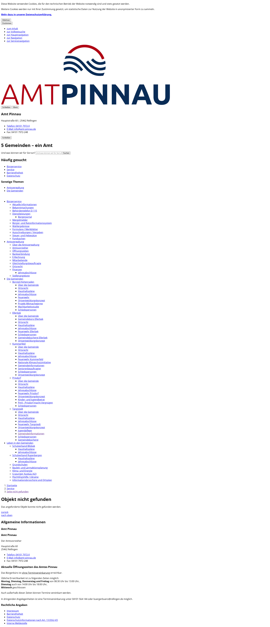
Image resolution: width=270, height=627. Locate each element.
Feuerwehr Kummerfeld (30, 359)
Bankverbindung (21, 254)
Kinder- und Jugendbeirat (31, 399)
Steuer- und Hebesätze (24, 235)
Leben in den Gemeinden (20, 442)
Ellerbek (16, 312)
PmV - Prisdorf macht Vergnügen (35, 402)
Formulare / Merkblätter (25, 229)
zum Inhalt (12, 28)
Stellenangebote (21, 275)
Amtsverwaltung (15, 241)
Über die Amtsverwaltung (25, 244)
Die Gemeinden (15, 278)
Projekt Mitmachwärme (30, 303)
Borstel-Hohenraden (23, 281)
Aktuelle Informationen (24, 204)
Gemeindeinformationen (31, 365)
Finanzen (17, 269)
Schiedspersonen (27, 309)
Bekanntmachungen (23, 207)
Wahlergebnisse (20, 226)
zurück (4, 512)
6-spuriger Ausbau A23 (24, 473)
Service (10, 488)
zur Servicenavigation (18, 41)
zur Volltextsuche (16, 31)
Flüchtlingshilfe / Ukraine (25, 477)
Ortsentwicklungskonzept (31, 300)
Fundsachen (18, 238)
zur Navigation (14, 37)
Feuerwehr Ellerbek (28, 331)
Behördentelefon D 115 (24, 210)
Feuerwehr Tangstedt (29, 424)
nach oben (6, 515)
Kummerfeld (19, 343)
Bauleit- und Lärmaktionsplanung (30, 467)
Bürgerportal (25, 216)
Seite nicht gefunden (18, 491)
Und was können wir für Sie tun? (18, 152)
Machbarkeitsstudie (28, 306)
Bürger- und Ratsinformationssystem (32, 223)
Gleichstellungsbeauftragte (26, 263)
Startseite (12, 485)
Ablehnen (6, 20)
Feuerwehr (23, 297)
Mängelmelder (20, 220)
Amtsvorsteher (20, 247)
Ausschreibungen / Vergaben (27, 232)
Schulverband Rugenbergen (27, 455)
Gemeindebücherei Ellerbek (32, 337)
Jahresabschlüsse (27, 272)
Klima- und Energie (22, 470)
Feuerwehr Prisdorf (28, 393)
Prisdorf (16, 377)
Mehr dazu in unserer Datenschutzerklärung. (26, 14)
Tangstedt (17, 408)
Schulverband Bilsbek (23, 446)
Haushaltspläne (26, 291)
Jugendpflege (25, 430)
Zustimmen (6, 23)
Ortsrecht (17, 266)
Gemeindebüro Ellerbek (30, 319)
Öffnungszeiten (20, 250)
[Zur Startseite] (85, 104)
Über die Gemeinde (28, 285)
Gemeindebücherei (28, 439)
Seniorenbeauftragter (29, 368)
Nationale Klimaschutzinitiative (34, 362)
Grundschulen (20, 464)
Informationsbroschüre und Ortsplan (32, 480)
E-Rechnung (18, 257)
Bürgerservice (14, 201)
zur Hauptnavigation (18, 34)
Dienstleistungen (21, 213)
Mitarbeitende (19, 260)
